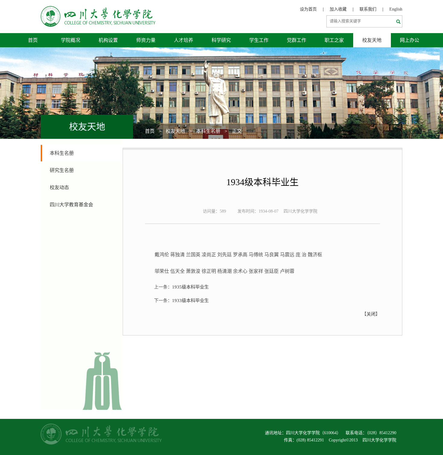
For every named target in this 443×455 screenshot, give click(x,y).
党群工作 (296, 40)
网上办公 (409, 40)
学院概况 (70, 40)
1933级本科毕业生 (190, 300)
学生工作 (259, 40)
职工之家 (334, 40)
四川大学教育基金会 (71, 204)
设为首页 (308, 9)
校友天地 (372, 40)
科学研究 (221, 40)
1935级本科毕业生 (190, 287)
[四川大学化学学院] (98, 9)
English (395, 9)
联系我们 (368, 9)
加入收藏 (338, 9)
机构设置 (108, 40)
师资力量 (146, 40)
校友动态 (59, 187)
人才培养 (183, 40)
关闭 (370, 314)
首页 (33, 40)
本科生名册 (208, 131)
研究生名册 (62, 170)
